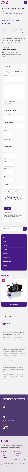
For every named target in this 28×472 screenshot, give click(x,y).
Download (7, 323)
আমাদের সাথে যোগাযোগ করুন (15, 376)
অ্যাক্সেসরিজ (5, 265)
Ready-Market (16, 467)
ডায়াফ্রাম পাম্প (5, 253)
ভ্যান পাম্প (11, 374)
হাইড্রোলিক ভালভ (6, 257)
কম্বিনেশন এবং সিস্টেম (7, 261)
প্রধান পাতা (5, 451)
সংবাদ (4, 455)
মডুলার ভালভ (23, 374)
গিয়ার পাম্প (5, 245)
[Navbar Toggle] (25, 2)
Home (6, 13)
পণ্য (3, 453)
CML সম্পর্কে (18, 451)
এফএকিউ (10, 13)
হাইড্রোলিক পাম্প (5, 376)
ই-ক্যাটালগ (5, 457)
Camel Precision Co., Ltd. (15, 463)
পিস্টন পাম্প (5, 249)
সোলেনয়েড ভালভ (18, 374)
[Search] (25, 229)
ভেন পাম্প (4, 241)
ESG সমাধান (18, 453)
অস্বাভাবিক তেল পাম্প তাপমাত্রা (18, 13)
